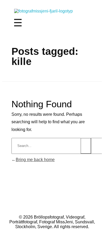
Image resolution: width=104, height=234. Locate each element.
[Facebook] (59, 203)
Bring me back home (35, 159)
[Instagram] (44, 203)
